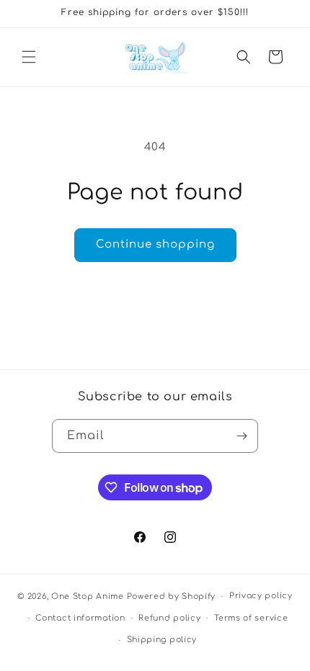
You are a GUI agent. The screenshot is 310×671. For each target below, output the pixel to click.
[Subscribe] (241, 436)
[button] (29, 57)
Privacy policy (261, 595)
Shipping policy (162, 639)
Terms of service (251, 618)
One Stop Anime (87, 596)
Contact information (80, 618)
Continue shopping (155, 244)
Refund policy (169, 618)
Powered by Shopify (171, 596)
